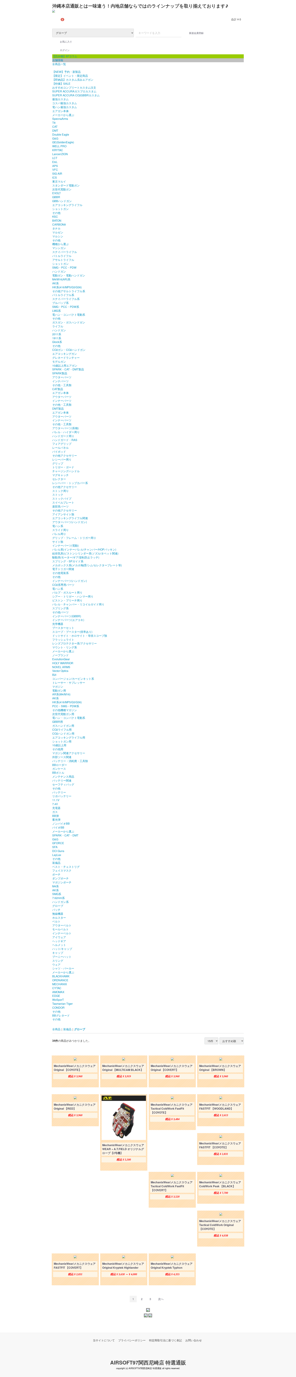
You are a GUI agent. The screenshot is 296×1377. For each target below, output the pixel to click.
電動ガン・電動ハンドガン (68, 275)
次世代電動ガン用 (63, 714)
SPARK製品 (59, 373)
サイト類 (57, 542)
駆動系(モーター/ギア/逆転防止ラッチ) (75, 557)
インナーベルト (61, 933)
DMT (55, 130)
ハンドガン (59, 271)
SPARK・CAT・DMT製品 (68, 369)
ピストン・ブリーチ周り (67, 600)
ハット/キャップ (62, 949)
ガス (55, 812)
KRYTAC (57, 150)
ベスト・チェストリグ (66, 867)
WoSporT (58, 1000)
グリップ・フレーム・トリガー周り (74, 538)
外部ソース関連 (61, 757)
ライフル (57, 326)
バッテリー (59, 792)
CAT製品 (57, 389)
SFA (55, 847)
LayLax (56, 855)
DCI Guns (58, 851)
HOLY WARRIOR (62, 663)
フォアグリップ (61, 444)
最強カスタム (60, 99)
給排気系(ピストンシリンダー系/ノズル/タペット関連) (85, 553)
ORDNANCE (60, 980)
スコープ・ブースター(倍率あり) (72, 632)
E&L (55, 162)
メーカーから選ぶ (63, 115)
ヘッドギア (59, 941)
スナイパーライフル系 (66, 299)
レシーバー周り (61, 459)
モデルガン (59, 362)
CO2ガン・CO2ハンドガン (68, 350)
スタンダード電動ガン (66, 185)
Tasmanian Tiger (62, 1004)
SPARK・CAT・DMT (65, 835)
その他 (56, 213)
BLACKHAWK (61, 976)
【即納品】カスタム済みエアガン (72, 80)
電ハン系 (57, 526)
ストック (57, 495)
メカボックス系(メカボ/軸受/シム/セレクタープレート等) (87, 565)
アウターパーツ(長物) (65, 428)
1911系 (56, 338)
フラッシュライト (63, 640)
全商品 (56, 1029)
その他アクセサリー (64, 455)
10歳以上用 (59, 745)
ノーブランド (60, 655)
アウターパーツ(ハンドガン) (69, 522)
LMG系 (56, 311)
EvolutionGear (61, 659)
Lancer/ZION (60, 154)
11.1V (55, 800)
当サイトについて (104, 1340)
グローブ (57, 906)
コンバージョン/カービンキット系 (73, 679)
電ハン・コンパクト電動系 (68, 315)
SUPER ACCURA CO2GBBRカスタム (76, 95)
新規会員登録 (196, 33)
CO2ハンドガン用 (63, 733)
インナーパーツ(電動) (65, 545)
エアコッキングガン (64, 354)
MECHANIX (59, 984)
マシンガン (59, 248)
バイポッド (59, 452)
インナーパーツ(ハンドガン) (69, 581)
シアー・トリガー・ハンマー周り (72, 596)
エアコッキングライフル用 (68, 737)
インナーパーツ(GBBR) (66, 616)
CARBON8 (59, 224)
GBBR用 (57, 722)
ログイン (65, 50)
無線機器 (57, 914)
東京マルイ (59, 181)
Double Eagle (60, 134)
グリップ (57, 463)
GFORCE (58, 843)
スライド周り (60, 530)
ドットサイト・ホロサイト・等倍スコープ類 (79, 636)
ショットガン (60, 209)
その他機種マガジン (64, 710)
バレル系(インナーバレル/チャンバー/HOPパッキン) (84, 549)
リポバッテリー (61, 796)
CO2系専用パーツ (63, 585)
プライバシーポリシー (132, 1340)
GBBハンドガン (62, 201)
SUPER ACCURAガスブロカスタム (74, 91)
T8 (54, 123)
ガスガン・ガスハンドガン (68, 322)
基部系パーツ (60, 506)
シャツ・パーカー (63, 968)
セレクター (59, 479)
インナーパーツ (61, 401)
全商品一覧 (59, 64)
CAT (55, 127)
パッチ (56, 910)
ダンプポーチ (60, 878)
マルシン (57, 236)
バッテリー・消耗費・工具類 (70, 761)
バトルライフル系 (63, 295)
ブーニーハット (61, 957)
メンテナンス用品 (63, 776)
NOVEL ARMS (61, 667)
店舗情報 (57, 60)
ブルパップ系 (60, 303)
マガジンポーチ (61, 882)
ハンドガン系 (60, 902)
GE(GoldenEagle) (63, 142)
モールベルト (60, 929)
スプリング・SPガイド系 (67, 561)
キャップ (57, 953)
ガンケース (59, 769)
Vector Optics (60, 671)
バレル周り (59, 534)
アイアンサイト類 (63, 514)
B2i (54, 675)
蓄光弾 (56, 820)
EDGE (56, 996)
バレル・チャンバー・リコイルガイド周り (78, 604)
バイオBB (58, 827)
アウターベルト (61, 925)
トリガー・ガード (63, 467)
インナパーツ (60, 381)
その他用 (57, 749)
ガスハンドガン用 (63, 726)
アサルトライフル (63, 260)
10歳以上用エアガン (64, 365)
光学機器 (57, 624)
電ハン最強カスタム (64, 107)
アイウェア (59, 937)
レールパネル (60, 448)
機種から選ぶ (60, 244)
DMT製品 (58, 408)
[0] (56, 19)
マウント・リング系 (64, 647)
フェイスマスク (61, 870)
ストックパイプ (61, 498)
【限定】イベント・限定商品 (70, 76)
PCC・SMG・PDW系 (65, 706)
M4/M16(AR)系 (61, 279)
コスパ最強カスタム (64, 103)
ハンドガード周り (63, 436)
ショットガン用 (61, 741)
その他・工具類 (61, 385)
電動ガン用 (59, 690)
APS (55, 166)
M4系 (55, 886)
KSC (55, 217)
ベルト (56, 921)
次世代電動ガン (61, 189)
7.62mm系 (58, 898)
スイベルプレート (63, 502)
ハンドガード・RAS (64, 440)
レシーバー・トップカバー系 (70, 483)
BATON (56, 220)
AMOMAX (58, 992)
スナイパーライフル (64, 252)
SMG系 (56, 894)
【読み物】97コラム (64, 56)
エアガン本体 (60, 111)
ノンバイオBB (61, 823)
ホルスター (59, 918)
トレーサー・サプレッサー (68, 683)
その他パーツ (60, 612)
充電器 (56, 808)
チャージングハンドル (66, 471)
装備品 (56, 863)
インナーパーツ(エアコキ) (68, 620)
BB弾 (55, 816)
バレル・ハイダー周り (66, 432)
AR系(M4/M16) (61, 694)
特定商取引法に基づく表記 (165, 1340)
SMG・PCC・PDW (64, 267)
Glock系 (57, 342)
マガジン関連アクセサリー (68, 753)
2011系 (56, 334)
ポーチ (56, 874)
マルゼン (57, 232)
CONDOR (58, 1008)
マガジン (57, 686)
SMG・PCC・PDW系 (65, 307)
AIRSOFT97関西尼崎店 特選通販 (148, 1362)
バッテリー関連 (61, 780)
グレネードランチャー (66, 358)
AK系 (55, 283)
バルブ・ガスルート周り (67, 592)
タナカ (56, 228)
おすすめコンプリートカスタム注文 (74, 87)
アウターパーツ (61, 377)
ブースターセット (63, 628)
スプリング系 (60, 608)
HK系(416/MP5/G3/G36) (67, 287)
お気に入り (66, 41)
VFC (55, 170)
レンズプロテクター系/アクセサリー (74, 643)
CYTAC (56, 988)
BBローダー (59, 765)
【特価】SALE (61, 84)
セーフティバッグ (63, 784)
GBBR (56, 197)
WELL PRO (59, 146)
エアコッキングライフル (67, 205)
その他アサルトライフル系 (68, 291)
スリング (57, 961)
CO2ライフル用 (62, 730)
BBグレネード (61, 1015)
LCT (54, 158)
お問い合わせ (193, 1340)
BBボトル (58, 773)
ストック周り (60, 491)
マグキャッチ (60, 475)
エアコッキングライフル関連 (70, 518)
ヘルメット (59, 945)
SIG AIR (57, 174)
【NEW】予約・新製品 (66, 72)
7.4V (55, 804)
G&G (55, 138)
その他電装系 (60, 573)
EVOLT (56, 193)
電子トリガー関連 (63, 569)
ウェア (56, 965)
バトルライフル (61, 256)
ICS (54, 177)
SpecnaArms (60, 119)
